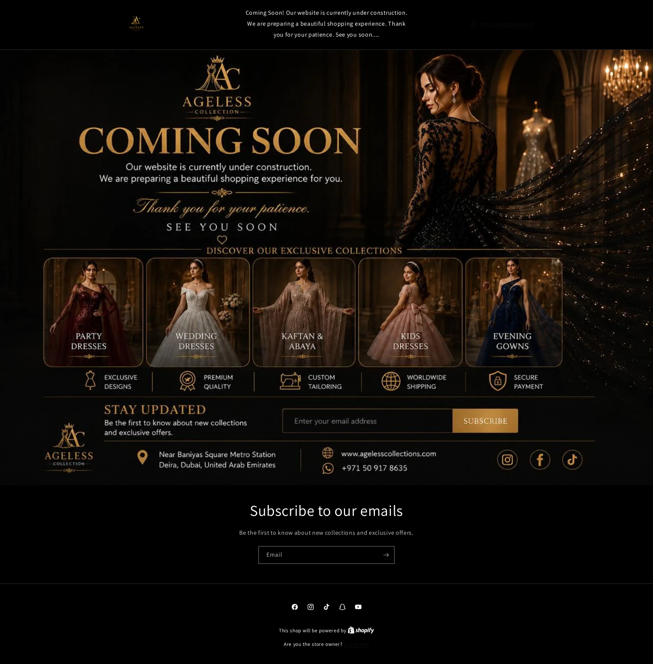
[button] (502, 24)
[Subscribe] (386, 555)
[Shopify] (361, 630)
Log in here (356, 644)
